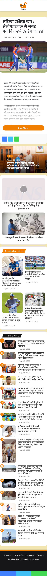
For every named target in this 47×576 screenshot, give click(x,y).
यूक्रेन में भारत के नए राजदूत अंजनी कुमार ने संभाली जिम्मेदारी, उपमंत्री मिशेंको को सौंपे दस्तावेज (30, 520)
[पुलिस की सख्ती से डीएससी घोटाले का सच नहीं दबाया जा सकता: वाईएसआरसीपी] (9, 431)
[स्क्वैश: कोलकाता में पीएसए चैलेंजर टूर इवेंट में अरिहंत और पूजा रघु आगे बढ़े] (9, 507)
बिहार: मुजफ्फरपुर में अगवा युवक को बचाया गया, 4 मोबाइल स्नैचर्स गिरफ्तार (31, 343)
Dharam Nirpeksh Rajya (12, 37)
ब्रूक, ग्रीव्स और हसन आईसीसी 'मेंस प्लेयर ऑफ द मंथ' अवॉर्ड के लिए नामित (35, 275)
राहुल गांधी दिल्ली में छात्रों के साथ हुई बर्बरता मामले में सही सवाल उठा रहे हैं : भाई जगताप (31, 495)
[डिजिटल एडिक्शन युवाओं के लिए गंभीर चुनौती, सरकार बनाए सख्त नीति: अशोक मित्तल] (9, 355)
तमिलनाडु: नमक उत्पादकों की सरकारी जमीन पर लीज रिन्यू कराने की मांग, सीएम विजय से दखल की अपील (30, 470)
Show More (23, 128)
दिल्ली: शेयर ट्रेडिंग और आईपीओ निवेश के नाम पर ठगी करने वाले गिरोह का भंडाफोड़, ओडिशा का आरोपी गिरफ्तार (31, 443)
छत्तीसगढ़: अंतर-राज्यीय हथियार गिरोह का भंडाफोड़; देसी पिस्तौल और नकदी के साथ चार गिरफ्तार (30, 390)
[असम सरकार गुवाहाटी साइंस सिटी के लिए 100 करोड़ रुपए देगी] (9, 380)
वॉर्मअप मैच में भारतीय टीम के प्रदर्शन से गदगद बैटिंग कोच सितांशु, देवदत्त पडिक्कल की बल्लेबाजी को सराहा (35, 313)
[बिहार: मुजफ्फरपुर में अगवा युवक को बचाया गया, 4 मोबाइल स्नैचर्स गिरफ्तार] (9, 344)
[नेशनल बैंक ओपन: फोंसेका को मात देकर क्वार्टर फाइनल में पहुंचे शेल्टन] (12, 303)
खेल (10, 156)
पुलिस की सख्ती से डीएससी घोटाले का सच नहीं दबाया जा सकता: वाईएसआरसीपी (29, 428)
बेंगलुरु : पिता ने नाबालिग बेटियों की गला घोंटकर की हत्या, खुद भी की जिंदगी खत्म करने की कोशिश (31, 483)
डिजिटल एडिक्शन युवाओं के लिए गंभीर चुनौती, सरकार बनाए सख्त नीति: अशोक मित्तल (31, 355)
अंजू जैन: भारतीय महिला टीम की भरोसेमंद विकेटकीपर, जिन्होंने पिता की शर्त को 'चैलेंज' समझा (31, 417)
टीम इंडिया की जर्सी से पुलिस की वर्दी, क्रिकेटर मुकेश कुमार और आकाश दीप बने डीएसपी (30, 405)
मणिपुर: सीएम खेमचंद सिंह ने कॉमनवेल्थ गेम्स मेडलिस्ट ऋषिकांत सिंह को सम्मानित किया (23, 166)
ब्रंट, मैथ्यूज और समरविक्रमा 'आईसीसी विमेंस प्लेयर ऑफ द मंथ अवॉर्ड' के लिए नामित (11, 282)
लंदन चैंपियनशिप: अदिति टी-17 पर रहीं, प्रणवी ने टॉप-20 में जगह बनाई (31, 533)
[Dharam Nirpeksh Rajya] (23, 6)
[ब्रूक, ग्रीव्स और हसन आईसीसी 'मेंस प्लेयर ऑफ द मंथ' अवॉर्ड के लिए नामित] (35, 263)
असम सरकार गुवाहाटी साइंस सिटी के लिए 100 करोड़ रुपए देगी (31, 378)
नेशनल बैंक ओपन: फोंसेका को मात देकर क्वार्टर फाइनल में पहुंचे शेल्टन (11, 319)
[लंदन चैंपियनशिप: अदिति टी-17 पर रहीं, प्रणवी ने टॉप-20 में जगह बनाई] (9, 536)
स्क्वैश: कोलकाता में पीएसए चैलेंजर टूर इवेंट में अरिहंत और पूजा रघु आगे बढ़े (31, 506)
